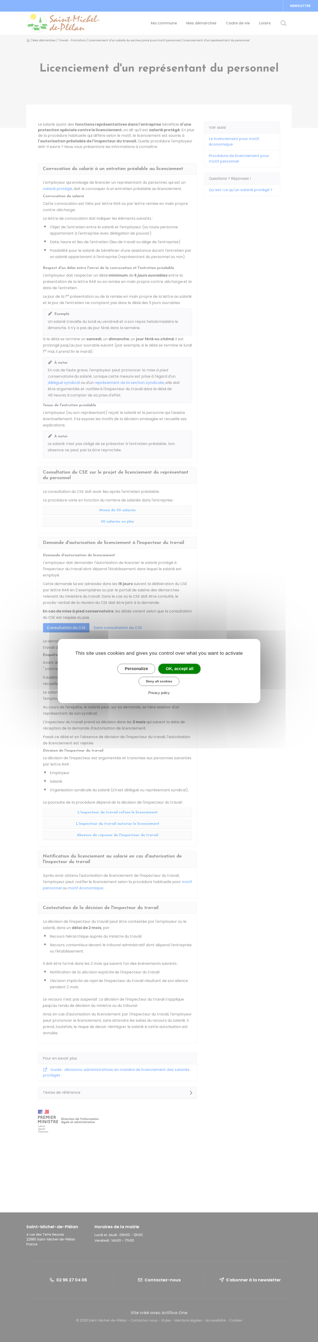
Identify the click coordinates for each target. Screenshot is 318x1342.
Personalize (136, 668)
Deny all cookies (159, 681)
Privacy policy (159, 693)
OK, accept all (179, 668)
